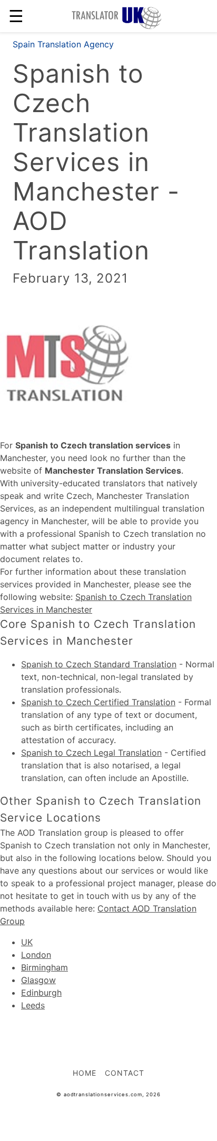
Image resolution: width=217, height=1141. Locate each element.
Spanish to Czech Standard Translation (98, 664)
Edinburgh (41, 992)
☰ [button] (16, 16)
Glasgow (38, 980)
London (36, 954)
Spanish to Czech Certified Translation (98, 702)
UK (27, 942)
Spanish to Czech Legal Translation (91, 752)
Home (84, 1072)
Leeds (33, 1005)
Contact (124, 1072)
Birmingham (44, 967)
